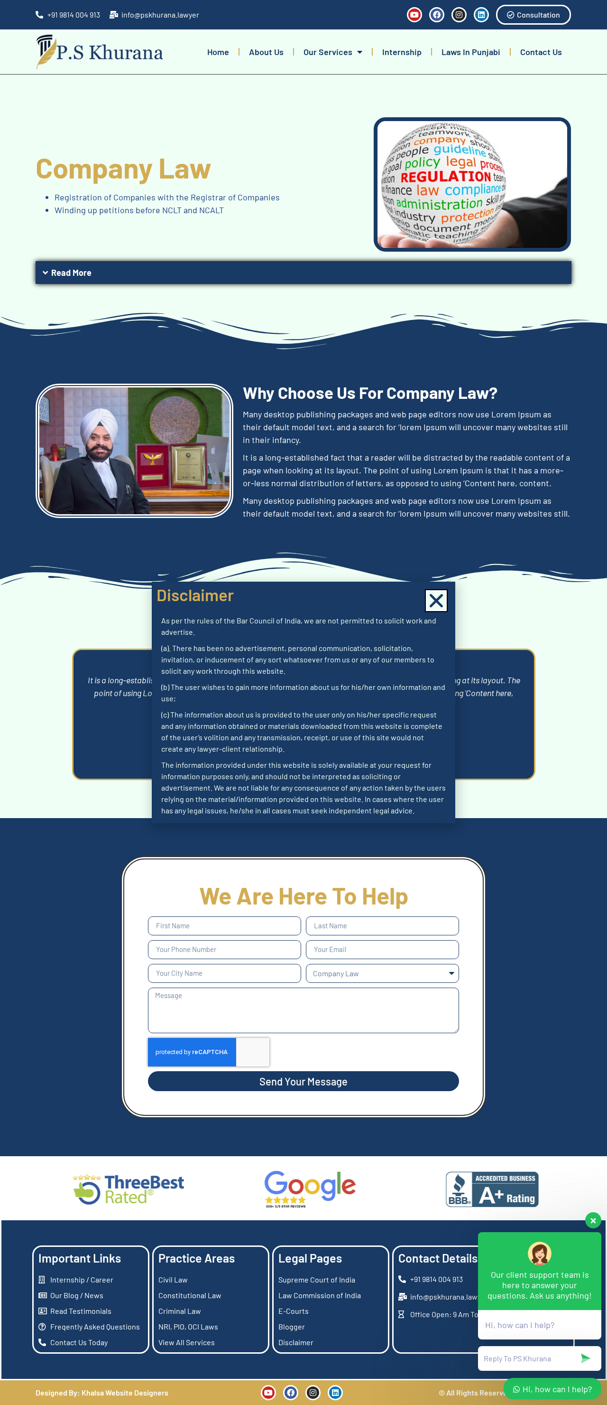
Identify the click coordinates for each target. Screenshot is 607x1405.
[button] (436, 600)
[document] (303, 702)
